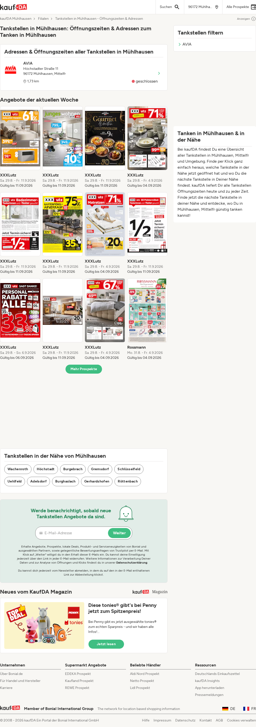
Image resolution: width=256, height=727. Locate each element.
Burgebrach (73, 469)
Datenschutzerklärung (131, 562)
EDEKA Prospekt (78, 674)
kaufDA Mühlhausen (16, 19)
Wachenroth (18, 469)
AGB (219, 720)
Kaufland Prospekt (79, 681)
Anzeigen (243, 19)
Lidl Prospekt (140, 688)
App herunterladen (209, 688)
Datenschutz (185, 720)
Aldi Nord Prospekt (144, 674)
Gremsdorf (100, 469)
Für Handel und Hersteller (20, 681)
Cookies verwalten (241, 720)
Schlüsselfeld (129, 469)
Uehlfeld (15, 481)
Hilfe (146, 720)
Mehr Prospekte (83, 369)
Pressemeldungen (209, 695)
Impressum (162, 720)
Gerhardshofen (97, 481)
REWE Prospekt (77, 688)
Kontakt (206, 720)
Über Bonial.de (11, 674)
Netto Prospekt (142, 681)
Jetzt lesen (106, 644)
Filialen (43, 19)
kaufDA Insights (207, 681)
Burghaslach (65, 481)
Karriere (6, 688)
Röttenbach (128, 481)
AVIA (187, 44)
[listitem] (20, 147)
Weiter (119, 533)
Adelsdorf (38, 481)
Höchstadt (46, 469)
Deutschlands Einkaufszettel (217, 674)
